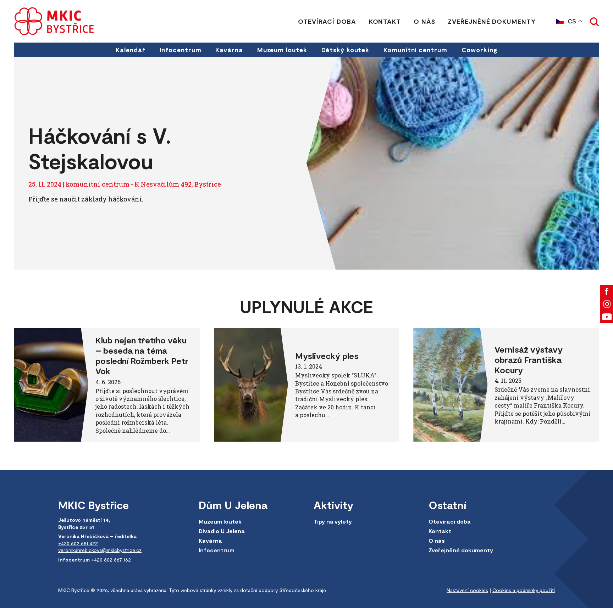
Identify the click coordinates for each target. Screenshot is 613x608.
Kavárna (229, 50)
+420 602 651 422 (78, 543)
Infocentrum (180, 50)
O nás (424, 21)
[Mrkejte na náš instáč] (606, 304)
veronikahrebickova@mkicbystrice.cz (100, 550)
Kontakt (385, 21)
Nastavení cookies (467, 590)
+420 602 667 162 (111, 560)
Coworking (479, 50)
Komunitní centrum (415, 50)
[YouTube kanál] (606, 316)
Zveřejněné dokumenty (491, 21)
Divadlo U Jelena (221, 530)
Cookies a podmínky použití (523, 590)
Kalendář (130, 50)
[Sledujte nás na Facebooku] (606, 291)
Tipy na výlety (333, 521)
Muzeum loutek (282, 50)
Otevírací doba (327, 21)
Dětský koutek (345, 50)
